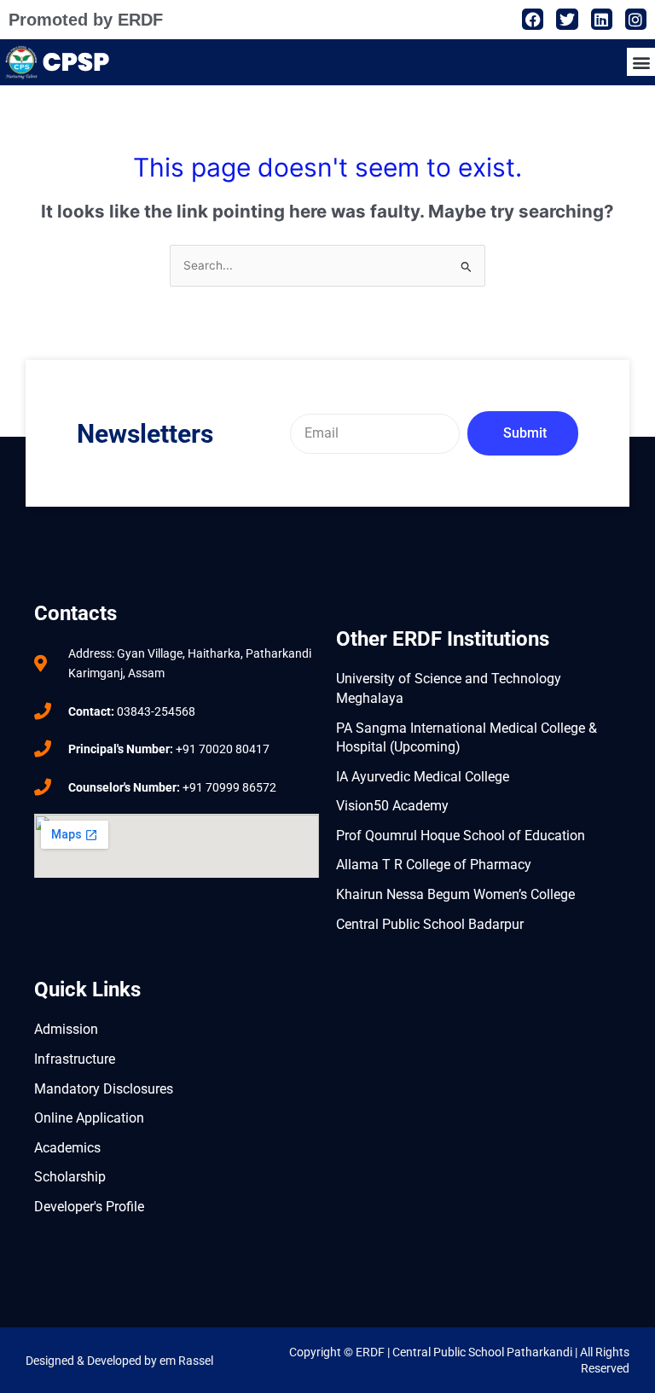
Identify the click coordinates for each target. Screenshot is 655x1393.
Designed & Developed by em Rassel (119, 1360)
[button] (641, 62)
